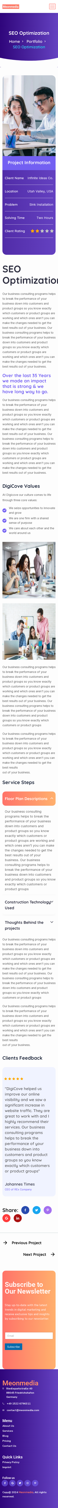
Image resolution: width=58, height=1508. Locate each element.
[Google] (6, 1218)
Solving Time (15, 218)
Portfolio (34, 41)
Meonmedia (20, 1383)
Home (14, 41)
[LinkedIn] (18, 1218)
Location (11, 191)
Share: (10, 1210)
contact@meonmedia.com (23, 1410)
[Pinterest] (48, 1210)
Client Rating (15, 231)
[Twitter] (37, 1210)
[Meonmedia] (10, 6)
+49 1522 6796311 (19, 1403)
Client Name (14, 178)
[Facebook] (25, 1210)
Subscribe (13, 1346)
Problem (11, 204)
